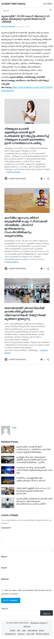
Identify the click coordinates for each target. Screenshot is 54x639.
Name (4, 556)
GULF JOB (30, 634)
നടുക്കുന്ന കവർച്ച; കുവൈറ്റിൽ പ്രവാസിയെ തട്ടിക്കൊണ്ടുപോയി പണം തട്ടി (34, 470)
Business (21, 634)
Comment (6, 528)
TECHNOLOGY (10, 634)
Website (5, 579)
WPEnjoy (27, 626)
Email (4, 568)
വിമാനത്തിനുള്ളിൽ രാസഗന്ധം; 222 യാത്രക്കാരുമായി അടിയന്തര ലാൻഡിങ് (33, 491)
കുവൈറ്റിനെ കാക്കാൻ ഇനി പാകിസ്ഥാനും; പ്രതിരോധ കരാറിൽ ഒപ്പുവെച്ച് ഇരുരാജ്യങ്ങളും (33, 449)
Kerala (41, 630)
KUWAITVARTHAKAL (14, 3)
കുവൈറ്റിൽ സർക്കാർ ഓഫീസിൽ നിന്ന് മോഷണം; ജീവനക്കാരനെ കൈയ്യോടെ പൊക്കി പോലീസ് (34, 501)
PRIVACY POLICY (42, 634)
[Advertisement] (27, 394)
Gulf (18, 630)
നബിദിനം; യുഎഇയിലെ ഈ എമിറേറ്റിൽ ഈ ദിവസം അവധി (31, 479)
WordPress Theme (38, 623)
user (14, 427)
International (32, 630)
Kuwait (12, 630)
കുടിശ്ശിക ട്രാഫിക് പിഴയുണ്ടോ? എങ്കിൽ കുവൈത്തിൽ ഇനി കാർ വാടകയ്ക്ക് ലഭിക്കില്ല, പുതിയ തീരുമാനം (31, 461)
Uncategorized (8, 27)
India (24, 630)
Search (4, 608)
